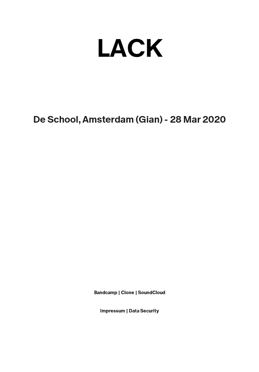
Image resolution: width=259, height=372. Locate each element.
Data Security (144, 311)
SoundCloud (151, 292)
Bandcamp (105, 292)
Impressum (112, 311)
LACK (130, 49)
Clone (127, 292)
